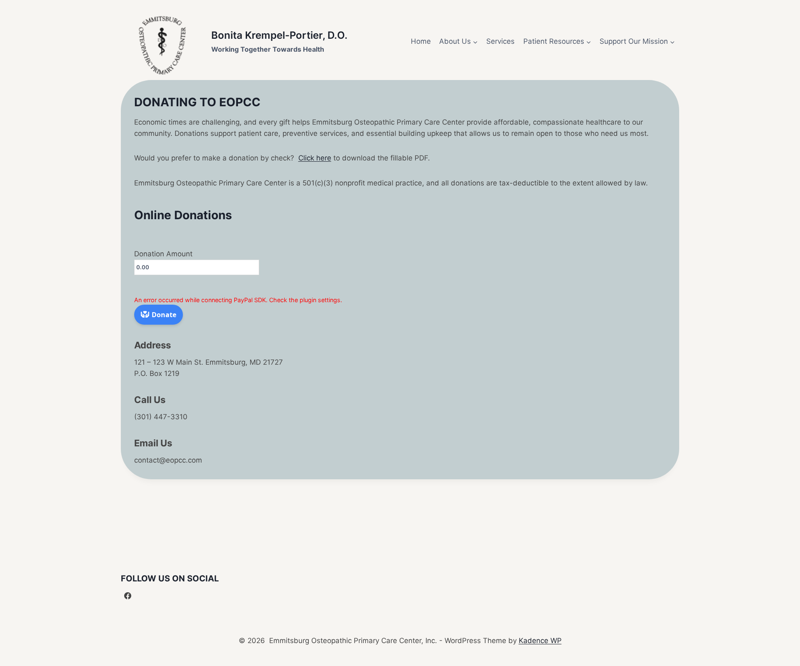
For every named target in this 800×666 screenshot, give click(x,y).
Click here (314, 158)
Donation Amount (163, 254)
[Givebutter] (144, 596)
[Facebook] (128, 596)
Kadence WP (540, 640)
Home (421, 41)
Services (500, 41)
